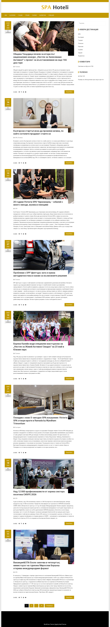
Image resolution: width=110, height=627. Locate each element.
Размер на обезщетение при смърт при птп (91, 79)
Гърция (20, 15)
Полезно (17, 66)
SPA (6, 15)
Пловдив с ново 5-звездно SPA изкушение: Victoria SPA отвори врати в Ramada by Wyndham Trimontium (40, 420)
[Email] (26, 92)
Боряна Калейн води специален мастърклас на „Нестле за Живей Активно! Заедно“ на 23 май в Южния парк (38, 346)
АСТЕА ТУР (81, 76)
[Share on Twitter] (21, 92)
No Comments (8, 32)
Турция (27, 15)
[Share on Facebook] (19, 92)
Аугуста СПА (89, 66)
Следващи (49, 605)
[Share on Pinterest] (23, 92)
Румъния (51, 15)
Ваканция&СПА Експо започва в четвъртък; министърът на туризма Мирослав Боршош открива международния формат (36, 565)
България (12, 15)
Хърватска (42, 15)
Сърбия (34, 15)
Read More (69, 92)
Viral (56, 624)
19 (41, 605)
